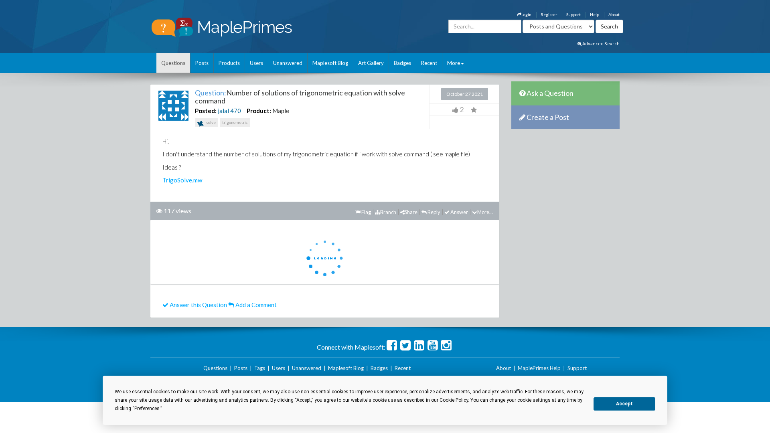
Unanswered (287, 63)
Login (526, 14)
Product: (259, 110)
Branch (388, 212)
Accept (624, 404)
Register (549, 14)
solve (210, 122)
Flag (366, 212)
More (453, 63)
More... (485, 212)
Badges (402, 63)
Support (573, 14)
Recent (429, 63)
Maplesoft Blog (330, 63)
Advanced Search (601, 43)
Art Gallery (371, 63)
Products (229, 63)
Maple (280, 110)
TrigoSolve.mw (182, 180)
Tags (259, 368)
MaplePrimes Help (539, 368)
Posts (202, 63)
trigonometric (234, 122)
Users (256, 63)
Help (594, 14)
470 (235, 110)
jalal (223, 110)
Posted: (206, 110)
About (614, 14)
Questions (173, 63)
